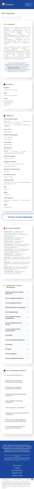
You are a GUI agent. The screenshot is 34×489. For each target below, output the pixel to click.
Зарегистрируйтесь (13, 68)
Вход (27, 4)
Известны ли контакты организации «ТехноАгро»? (17, 413)
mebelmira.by (7, 104)
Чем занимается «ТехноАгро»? (15, 407)
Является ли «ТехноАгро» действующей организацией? (14, 381)
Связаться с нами (17, 475)
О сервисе (17, 468)
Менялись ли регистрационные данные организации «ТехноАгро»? (16, 420)
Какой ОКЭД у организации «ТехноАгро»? (14, 401)
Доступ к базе (17, 465)
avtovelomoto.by (8, 102)
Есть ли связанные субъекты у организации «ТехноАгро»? (15, 427)
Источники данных (17, 470)
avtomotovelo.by (8, 101)
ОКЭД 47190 (7, 150)
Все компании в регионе (9, 166)
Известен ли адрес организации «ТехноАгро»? (15, 394)
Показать (15, 90)
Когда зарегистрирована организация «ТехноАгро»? (13, 388)
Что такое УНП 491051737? (14, 375)
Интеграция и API (17, 473)
